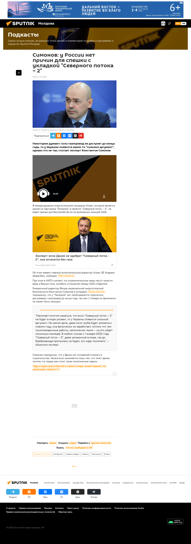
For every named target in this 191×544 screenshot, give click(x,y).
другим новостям (100, 442)
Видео (182, 482)
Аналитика (142, 482)
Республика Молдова (97, 482)
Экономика (96, 454)
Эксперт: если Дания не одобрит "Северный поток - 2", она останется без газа (72, 257)
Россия (47, 454)
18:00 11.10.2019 (40, 77)
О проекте (11, 508)
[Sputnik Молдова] (21, 27)
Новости (85, 454)
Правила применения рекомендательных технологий (30, 512)
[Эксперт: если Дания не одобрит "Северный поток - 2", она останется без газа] (74, 234)
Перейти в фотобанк (66, 130)
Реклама (48, 508)
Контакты (59, 508)
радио (72, 442)
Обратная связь (65, 512)
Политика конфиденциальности (96, 508)
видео (53, 442)
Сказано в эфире (72, 454)
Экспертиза (58, 454)
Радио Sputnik (96, 291)
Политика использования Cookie (129, 508)
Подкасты (37, 454)
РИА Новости (66, 275)
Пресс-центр (73, 508)
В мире (106, 454)
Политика (49, 482)
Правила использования (30, 508)
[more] (112, 265)
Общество (78, 482)
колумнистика (159, 482)
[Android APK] (175, 522)
